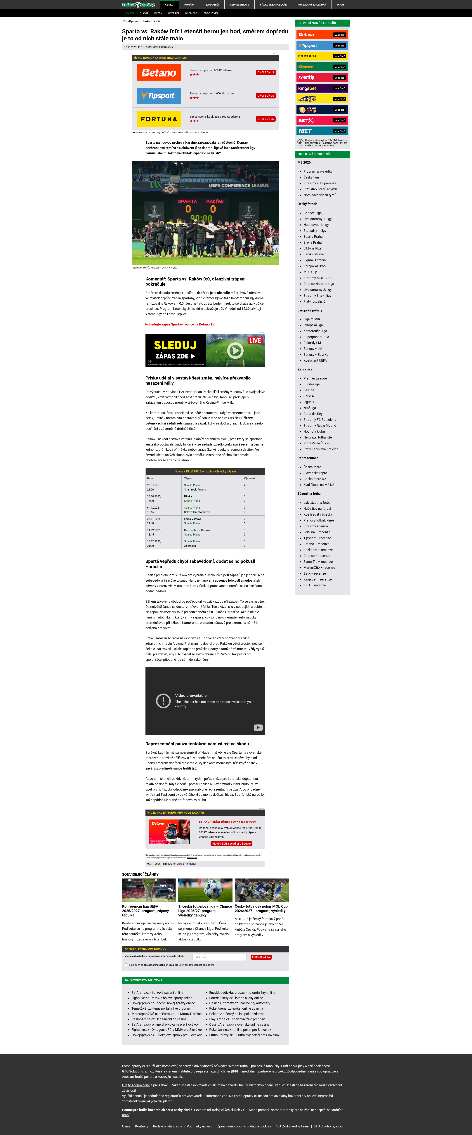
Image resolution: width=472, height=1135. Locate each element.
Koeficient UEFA (315, 360)
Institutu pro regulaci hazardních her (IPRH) (209, 1071)
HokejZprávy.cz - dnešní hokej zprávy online (163, 1003)
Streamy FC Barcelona (319, 420)
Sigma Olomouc (315, 260)
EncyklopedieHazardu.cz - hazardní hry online (242, 992)
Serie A (308, 396)
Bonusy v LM (312, 349)
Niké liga (309, 408)
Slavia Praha (312, 242)
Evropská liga (313, 325)
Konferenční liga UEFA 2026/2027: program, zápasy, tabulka (146, 910)
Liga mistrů (311, 319)
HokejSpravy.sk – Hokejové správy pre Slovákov (166, 1035)
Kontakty (141, 1126)
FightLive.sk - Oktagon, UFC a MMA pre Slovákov (167, 1030)
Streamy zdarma (315, 526)
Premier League (315, 378)
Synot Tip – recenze (318, 562)
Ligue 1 (308, 402)
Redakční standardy (167, 1126)
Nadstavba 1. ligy (316, 225)
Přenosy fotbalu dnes (318, 520)
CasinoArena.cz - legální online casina (159, 1019)
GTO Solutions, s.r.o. (328, 1126)
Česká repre (312, 467)
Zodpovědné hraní (300, 1071)
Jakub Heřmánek (163, 47)
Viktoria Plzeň (313, 248)
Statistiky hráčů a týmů (320, 189)
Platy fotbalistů (314, 301)
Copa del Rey (313, 414)
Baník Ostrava (313, 254)
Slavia (144, 13)
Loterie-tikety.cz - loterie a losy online (236, 998)
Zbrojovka (211, 13)
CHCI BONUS (266, 72)
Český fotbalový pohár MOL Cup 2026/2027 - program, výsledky (261, 908)
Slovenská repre (315, 473)
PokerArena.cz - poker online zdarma (236, 1008)
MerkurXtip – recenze (319, 567)
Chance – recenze (316, 556)
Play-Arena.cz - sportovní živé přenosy (237, 1019)
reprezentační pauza (223, 789)
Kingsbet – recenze (317, 579)
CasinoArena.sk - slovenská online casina (239, 1024)
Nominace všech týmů (319, 195)
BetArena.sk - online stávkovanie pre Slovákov (165, 1024)
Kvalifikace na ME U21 (319, 485)
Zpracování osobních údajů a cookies (244, 1126)
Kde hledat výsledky (318, 514)
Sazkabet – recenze (318, 550)
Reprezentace (239, 4)
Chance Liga (312, 213)
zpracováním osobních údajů (159, 965)
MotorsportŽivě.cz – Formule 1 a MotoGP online (166, 1014)
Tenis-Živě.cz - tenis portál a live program (161, 1008)
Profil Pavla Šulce (316, 443)
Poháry (189, 4)
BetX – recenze (314, 573)
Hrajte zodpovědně (152, 855)
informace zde (192, 858)
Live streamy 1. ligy (317, 219)
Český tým (311, 177)
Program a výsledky (317, 171)
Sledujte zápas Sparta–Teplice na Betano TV (181, 324)
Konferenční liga (315, 331)
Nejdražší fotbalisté (317, 437)
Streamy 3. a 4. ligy (317, 295)
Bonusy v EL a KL (315, 354)
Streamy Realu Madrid (319, 425)
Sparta (129, 13)
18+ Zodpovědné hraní (292, 1126)
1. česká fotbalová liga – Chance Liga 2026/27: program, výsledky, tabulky (205, 910)
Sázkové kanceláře (273, 4)
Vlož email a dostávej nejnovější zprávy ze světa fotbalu (154, 956)
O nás (341, 4)
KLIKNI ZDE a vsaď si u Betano (231, 843)
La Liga (308, 390)
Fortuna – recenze (316, 532)
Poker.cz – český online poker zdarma (237, 1014)
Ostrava (173, 13)
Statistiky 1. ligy (314, 231)
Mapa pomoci (259, 1110)
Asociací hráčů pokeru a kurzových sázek (152, 1077)
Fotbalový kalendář (312, 4)
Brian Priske (203, 392)
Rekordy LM (312, 343)
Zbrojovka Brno (314, 266)
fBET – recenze (314, 585)
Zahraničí (212, 4)
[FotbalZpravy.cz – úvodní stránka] (138, 5)
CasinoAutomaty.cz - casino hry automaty (239, 1003)
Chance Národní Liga (318, 284)
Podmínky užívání (199, 1126)
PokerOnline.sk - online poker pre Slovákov (240, 1030)
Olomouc (191, 13)
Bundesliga (311, 384)
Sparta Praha (313, 236)
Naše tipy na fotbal (317, 508)
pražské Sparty (207, 649)
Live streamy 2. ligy (317, 290)
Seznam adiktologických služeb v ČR (220, 1110)
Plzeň (158, 13)
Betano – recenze (316, 544)
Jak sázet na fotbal (317, 503)
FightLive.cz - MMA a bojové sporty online (161, 998)
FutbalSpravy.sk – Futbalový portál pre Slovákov (244, 1035)
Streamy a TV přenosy (319, 183)
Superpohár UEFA (316, 337)
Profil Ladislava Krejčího (320, 449)
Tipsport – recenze (317, 538)
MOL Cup (310, 272)
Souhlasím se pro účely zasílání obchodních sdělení (171, 965)
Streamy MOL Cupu (317, 278)
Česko (169, 4)
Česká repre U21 (315, 479)
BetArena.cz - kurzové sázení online (157, 992)
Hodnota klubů (314, 431)
